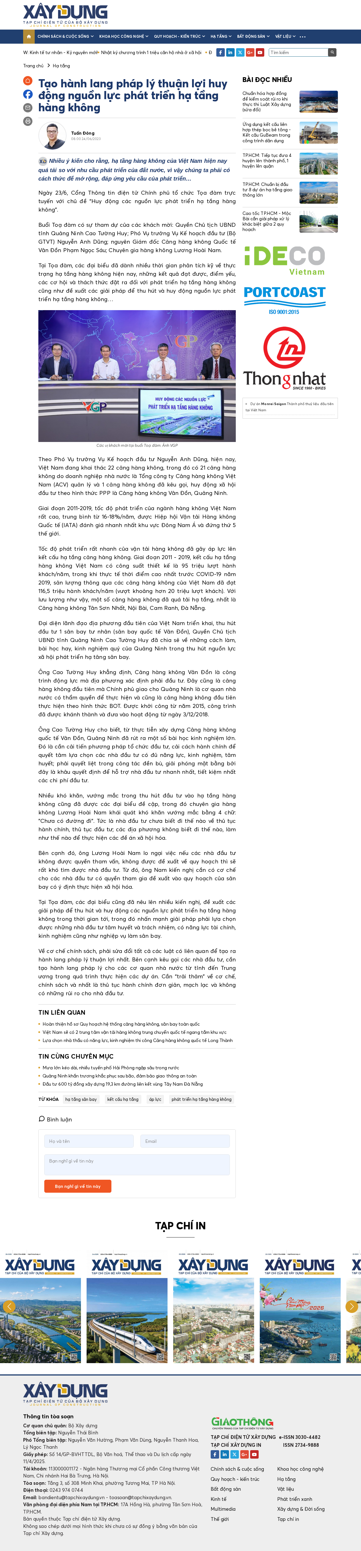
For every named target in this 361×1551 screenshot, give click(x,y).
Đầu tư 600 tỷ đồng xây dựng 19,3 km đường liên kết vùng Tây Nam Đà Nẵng (123, 1084)
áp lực (155, 1099)
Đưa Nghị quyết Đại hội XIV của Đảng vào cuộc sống (207, 52)
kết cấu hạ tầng (123, 1099)
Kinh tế (218, 1499)
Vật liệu (283, 36)
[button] (302, 37)
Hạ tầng (219, 36)
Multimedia (223, 1509)
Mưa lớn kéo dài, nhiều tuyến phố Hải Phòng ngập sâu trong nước (111, 1067)
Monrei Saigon (273, 404)
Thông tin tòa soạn (48, 1416)
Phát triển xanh (294, 1499)
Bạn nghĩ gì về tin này (78, 1186)
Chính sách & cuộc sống (63, 36)
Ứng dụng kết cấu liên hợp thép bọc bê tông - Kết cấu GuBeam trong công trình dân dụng (267, 132)
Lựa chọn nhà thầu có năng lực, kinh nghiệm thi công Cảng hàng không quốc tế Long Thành (138, 1040)
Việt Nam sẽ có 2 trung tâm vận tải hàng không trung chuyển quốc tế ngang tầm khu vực (134, 1032)
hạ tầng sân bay (81, 1099)
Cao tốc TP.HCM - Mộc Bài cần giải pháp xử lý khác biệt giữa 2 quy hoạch (267, 221)
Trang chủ (33, 65)
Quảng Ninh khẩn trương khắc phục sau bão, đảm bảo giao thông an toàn (120, 1076)
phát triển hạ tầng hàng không (202, 1099)
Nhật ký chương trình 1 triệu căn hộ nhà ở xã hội (95, 52)
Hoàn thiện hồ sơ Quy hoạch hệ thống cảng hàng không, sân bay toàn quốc (121, 1024)
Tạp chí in (288, 1519)
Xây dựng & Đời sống (301, 1509)
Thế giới (220, 1519)
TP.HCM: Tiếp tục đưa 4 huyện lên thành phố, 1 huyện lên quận (267, 160)
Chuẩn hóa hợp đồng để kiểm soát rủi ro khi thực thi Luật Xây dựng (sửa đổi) (267, 101)
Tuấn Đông (82, 133)
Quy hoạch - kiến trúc (177, 36)
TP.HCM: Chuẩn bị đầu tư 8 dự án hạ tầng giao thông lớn (267, 189)
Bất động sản (251, 36)
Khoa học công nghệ (121, 36)
